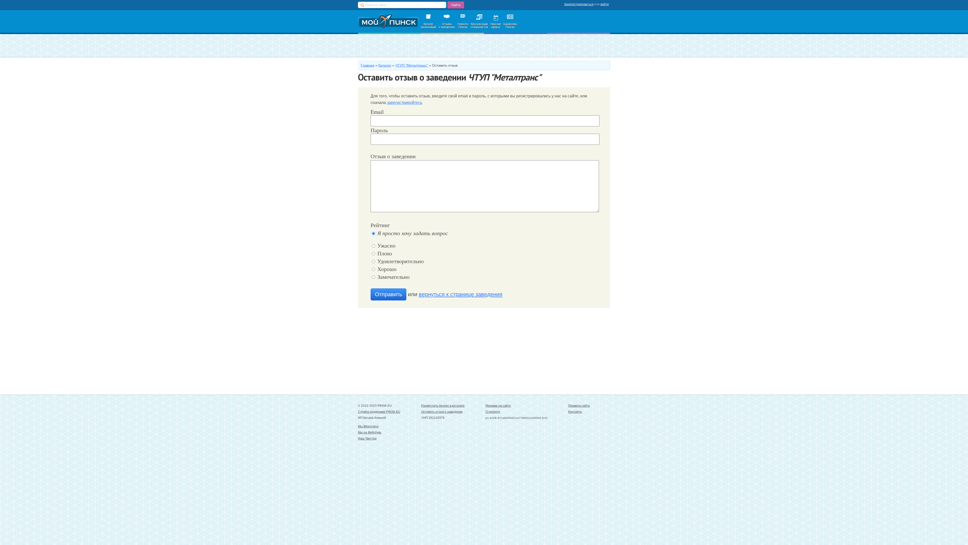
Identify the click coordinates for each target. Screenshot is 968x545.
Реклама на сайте (498, 405)
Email (377, 111)
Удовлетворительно (400, 261)
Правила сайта (579, 405)
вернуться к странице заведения (460, 294)
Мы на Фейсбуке (369, 432)
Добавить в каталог (400, 45)
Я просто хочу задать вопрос (412, 233)
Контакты (575, 412)
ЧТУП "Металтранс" (411, 65)
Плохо (384, 253)
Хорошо (386, 268)
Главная (367, 65)
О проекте (493, 412)
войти (604, 4)
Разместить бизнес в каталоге (443, 405)
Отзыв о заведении (393, 156)
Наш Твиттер (367, 438)
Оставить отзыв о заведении (442, 412)
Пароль (379, 130)
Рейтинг (380, 225)
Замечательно (393, 276)
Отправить (388, 294)
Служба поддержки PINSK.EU (379, 412)
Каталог (384, 65)
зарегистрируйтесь (404, 102)
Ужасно (386, 245)
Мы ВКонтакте (368, 426)
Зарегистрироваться (579, 4)
